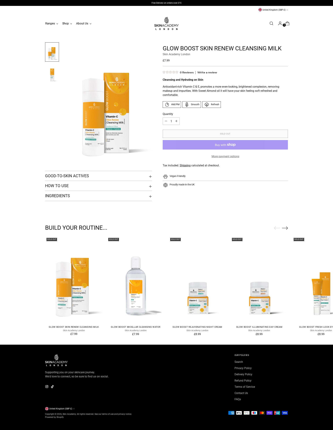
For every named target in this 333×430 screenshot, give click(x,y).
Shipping (185, 165)
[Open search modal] (271, 23)
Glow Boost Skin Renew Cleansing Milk (74, 327)
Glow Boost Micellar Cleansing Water (135, 327)
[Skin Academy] (166, 23)
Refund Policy (242, 380)
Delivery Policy (243, 374)
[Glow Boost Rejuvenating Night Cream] (197, 279)
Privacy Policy (243, 368)
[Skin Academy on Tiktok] (53, 387)
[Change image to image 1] (52, 52)
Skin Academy (69, 414)
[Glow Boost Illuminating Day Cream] (259, 279)
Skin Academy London (176, 54)
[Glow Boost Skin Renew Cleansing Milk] (74, 279)
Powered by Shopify (54, 417)
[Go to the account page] (278, 23)
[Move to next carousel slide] (285, 228)
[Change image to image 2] (52, 73)
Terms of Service (244, 386)
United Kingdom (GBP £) (274, 9)
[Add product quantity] (166, 121)
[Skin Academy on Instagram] (47, 387)
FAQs (237, 399)
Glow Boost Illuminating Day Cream (259, 327)
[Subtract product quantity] (176, 121)
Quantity (168, 114)
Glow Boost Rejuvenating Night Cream (197, 327)
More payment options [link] (225, 156)
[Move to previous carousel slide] (277, 228)
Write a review (207, 72)
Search (238, 362)
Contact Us (241, 393)
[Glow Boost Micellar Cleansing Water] (135, 279)
